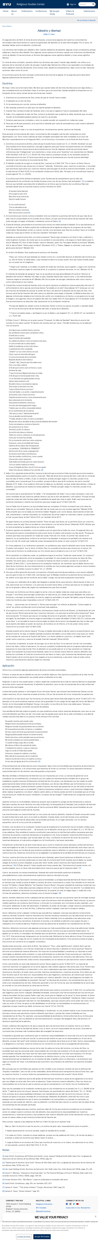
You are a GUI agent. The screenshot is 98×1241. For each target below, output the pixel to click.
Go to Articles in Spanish (86, 20)
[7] (80, 868)
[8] (60, 893)
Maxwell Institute (43, 1211)
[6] (15, 865)
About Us (14, 12)
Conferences (41, 11)
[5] (39, 761)
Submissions (89, 11)
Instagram (70, 1204)
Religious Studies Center (31, 4)
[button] (95, 1216)
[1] (83, 181)
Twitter (74, 1204)
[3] (60, 221)
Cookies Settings (23, 1237)
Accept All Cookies (42, 1237)
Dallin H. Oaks (49, 34)
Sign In (73, 4)
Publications (27, 11)
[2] (29, 213)
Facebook (67, 1204)
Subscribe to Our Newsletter (78, 1208)
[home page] (7, 4)
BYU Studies (41, 1208)
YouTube (77, 1204)
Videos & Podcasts (70, 12)
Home (5, 11)
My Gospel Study (54, 12)
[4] (42, 470)
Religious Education (44, 1204)
